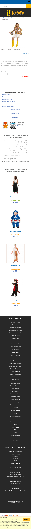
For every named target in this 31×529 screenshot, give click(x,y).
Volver (4, 17)
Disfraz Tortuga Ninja (15, 358)
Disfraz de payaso (15, 371)
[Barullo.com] (15, 13)
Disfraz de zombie (15, 399)
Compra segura (15, 470)
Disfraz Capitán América (15, 363)
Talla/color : (4, 72)
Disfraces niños (15, 341)
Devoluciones (15, 117)
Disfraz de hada (15, 377)
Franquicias (15, 456)
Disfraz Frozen (15, 352)
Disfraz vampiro (15, 379)
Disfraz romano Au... (15, 265)
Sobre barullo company (15, 451)
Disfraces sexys (15, 402)
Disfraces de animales (15, 385)
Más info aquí (20, 125)
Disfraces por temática (16, 17)
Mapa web (15, 458)
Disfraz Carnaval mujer (8, 106)
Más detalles (4, 69)
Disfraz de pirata (15, 383)
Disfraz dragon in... (15, 300)
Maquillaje (15, 440)
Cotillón (15, 432)
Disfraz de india (15, 391)
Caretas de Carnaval (15, 438)
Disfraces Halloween (15, 327)
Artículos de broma (15, 435)
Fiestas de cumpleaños (15, 421)
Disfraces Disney (15, 355)
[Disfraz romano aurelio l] (15, 253)
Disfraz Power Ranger (15, 374)
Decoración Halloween (15, 416)
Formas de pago (15, 113)
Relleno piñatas (15, 427)
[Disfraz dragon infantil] (15, 287)
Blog (15, 460)
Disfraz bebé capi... (15, 231)
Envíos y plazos (15, 109)
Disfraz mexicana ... (15, 197)
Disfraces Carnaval (7, 99)
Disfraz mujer (5, 96)
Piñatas (15, 424)
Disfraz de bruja (15, 388)
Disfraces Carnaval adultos (9, 104)
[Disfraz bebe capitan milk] (15, 219)
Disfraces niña (15, 349)
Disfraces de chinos (15, 410)
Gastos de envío (15, 483)
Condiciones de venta (15, 467)
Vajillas (15, 429)
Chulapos (15, 407)
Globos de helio (15, 419)
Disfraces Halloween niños (15, 330)
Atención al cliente (15, 481)
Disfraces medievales (15, 394)
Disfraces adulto (6, 94)
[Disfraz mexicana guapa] (15, 184)
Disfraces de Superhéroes (15, 366)
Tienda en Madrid (15, 454)
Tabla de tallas (11, 69)
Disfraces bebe (15, 338)
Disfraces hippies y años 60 (9, 101)
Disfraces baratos (15, 343)
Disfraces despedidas (15, 346)
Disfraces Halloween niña (15, 333)
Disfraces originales (15, 322)
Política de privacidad (15, 472)
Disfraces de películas (15, 368)
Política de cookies (15, 474)
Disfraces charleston (15, 404)
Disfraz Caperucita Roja (15, 360)
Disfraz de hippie (15, 396)
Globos (15, 413)
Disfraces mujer (15, 335)
